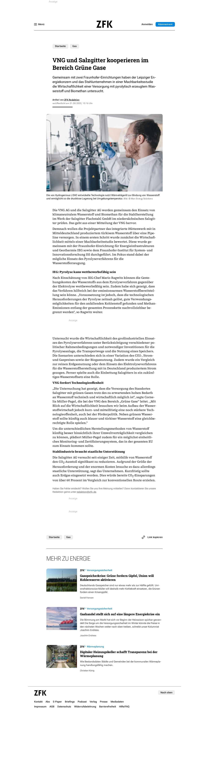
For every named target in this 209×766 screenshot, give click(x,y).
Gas (74, 46)
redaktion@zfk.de (86, 491)
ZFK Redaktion (71, 100)
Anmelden (147, 24)
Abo (165, 24)
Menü (41, 24)
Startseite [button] (104, 24)
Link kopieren (155, 537)
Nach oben (166, 692)
